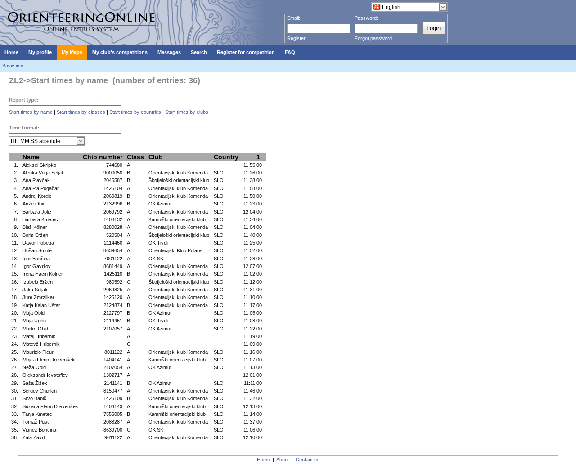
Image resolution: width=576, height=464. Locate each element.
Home (263, 459)
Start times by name (31, 112)
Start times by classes (81, 112)
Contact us (308, 459)
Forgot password (373, 38)
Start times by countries (135, 112)
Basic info (12, 65)
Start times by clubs (186, 112)
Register (296, 38)
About (282, 459)
